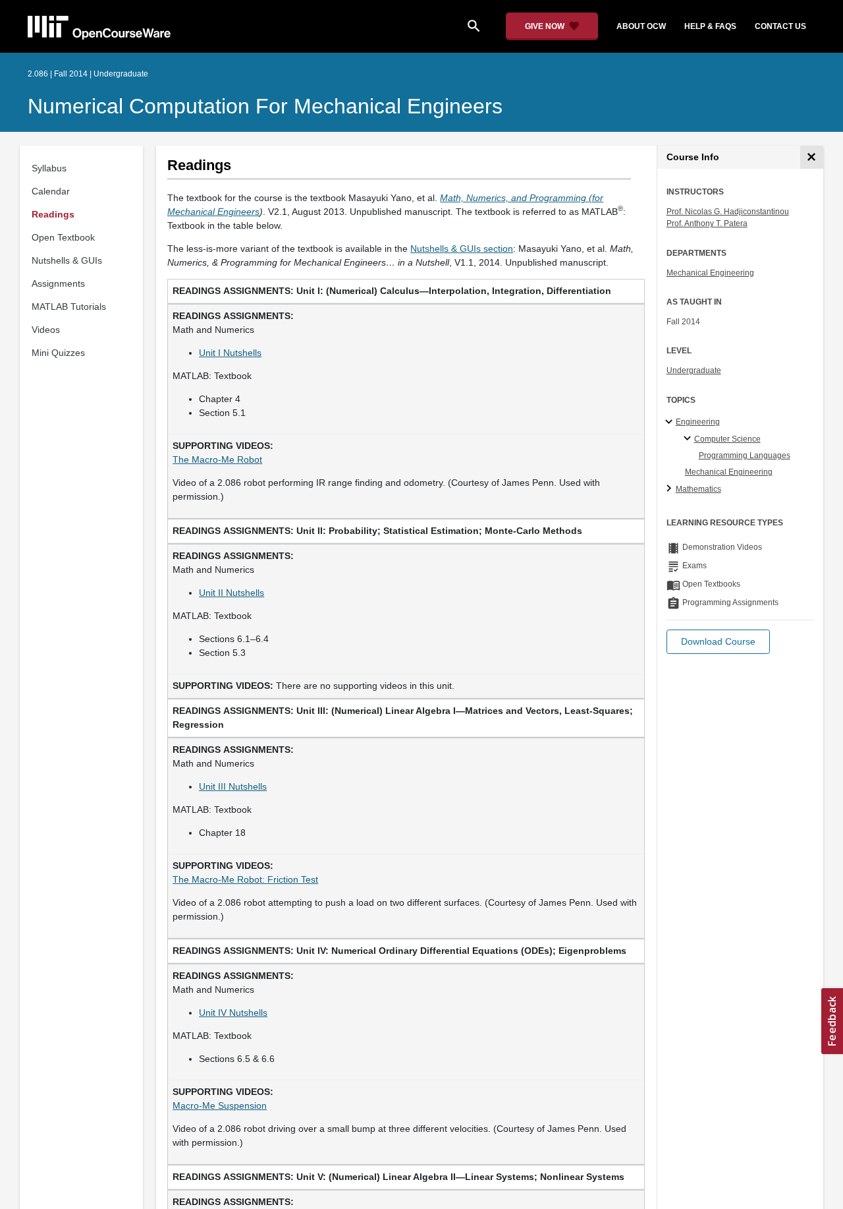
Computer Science (727, 439)
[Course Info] (811, 157)
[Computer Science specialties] (689, 439)
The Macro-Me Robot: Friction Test (245, 879)
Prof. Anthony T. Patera (707, 223)
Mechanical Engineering (710, 273)
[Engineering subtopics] (671, 422)
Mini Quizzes (58, 352)
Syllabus (49, 168)
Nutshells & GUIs (67, 260)
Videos (46, 329)
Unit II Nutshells (231, 592)
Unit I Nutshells (230, 352)
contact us (780, 26)
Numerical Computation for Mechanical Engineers (265, 106)
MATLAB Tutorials (69, 306)
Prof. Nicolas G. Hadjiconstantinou (727, 211)
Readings (53, 214)
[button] (718, 642)
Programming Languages (744, 455)
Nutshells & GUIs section (461, 248)
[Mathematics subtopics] (671, 489)
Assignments (58, 283)
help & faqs (710, 26)
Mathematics (698, 489)
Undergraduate (693, 370)
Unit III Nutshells (233, 786)
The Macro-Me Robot (217, 459)
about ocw (641, 26)
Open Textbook (63, 237)
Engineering (698, 422)
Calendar (51, 191)
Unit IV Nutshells (233, 1012)
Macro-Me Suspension (220, 1105)
